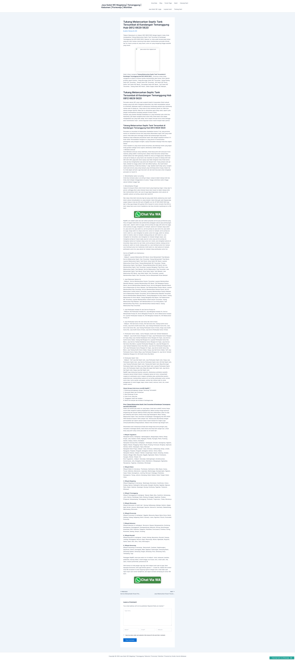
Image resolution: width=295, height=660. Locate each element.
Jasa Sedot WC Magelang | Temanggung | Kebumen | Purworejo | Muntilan (121, 6)
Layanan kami (168, 9)
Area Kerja (154, 3)
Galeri (176, 3)
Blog (161, 3)
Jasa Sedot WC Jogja (155, 9)
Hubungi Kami (184, 3)
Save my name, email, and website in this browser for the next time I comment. (145, 635)
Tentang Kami (178, 9)
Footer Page (168, 3)
